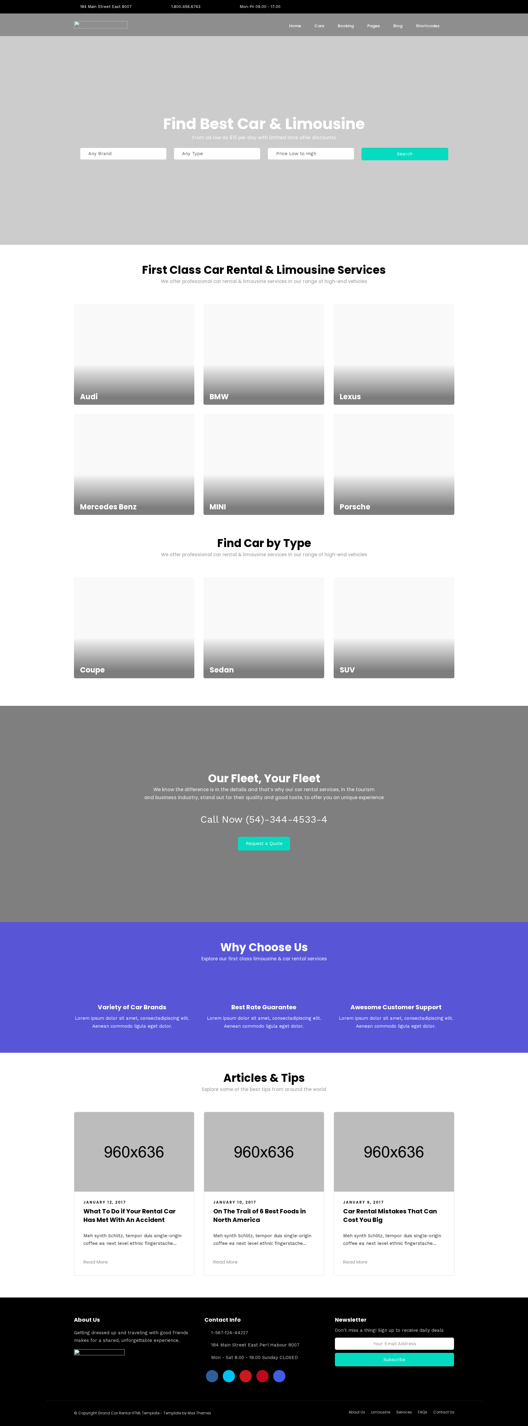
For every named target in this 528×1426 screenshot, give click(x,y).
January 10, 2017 (234, 1202)
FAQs (422, 1412)
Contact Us (443, 1412)
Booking (346, 26)
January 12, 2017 (104, 1202)
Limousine (380, 1412)
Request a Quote (264, 843)
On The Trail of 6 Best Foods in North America (259, 1215)
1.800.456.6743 (185, 6)
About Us (357, 1412)
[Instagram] (452, 6)
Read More (95, 1262)
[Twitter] (229, 1376)
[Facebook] (212, 1376)
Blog (397, 26)
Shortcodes (427, 26)
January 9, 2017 (363, 1202)
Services (404, 1412)
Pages (373, 26)
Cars (319, 26)
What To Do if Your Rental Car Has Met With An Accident (129, 1215)
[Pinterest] (443, 6)
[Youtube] (433, 6)
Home (295, 26)
